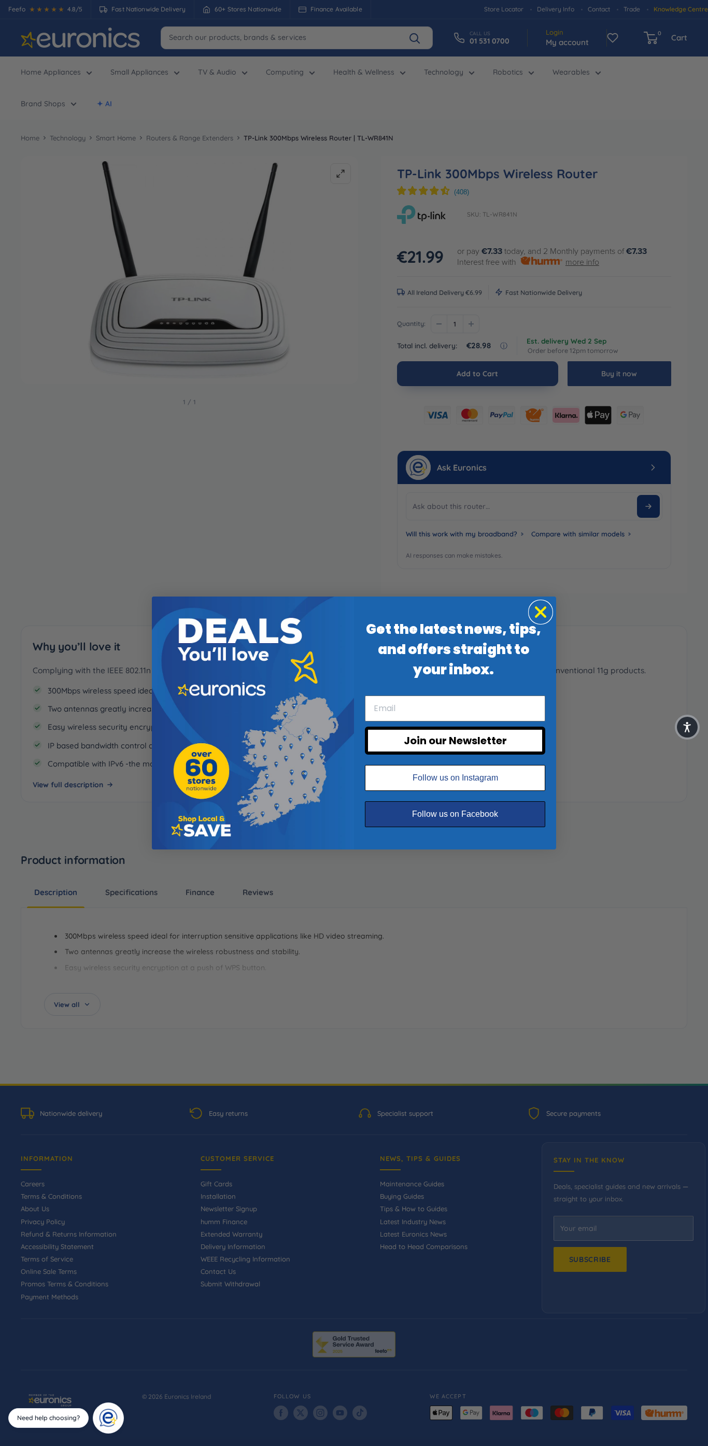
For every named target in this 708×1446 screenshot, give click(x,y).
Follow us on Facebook (455, 814)
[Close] (120, 1406)
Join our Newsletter (455, 740)
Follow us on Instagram (455, 777)
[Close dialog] (540, 612)
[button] (687, 727)
